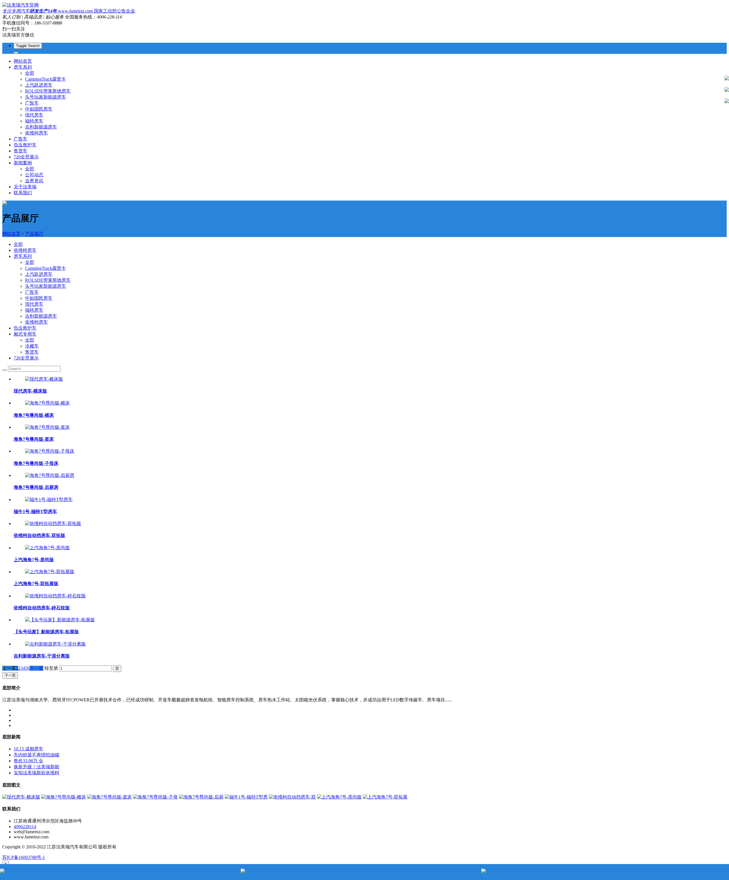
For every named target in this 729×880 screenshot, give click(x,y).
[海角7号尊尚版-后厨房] (49, 475)
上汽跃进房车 (38, 85)
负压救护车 (25, 144)
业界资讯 (34, 180)
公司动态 (34, 174)
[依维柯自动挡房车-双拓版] (53, 523)
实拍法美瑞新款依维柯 (36, 772)
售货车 (20, 150)
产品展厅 (34, 233)
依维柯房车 (36, 132)
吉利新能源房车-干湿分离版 (42, 656)
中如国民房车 (38, 109)
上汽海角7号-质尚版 (34, 559)
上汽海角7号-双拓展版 (36, 583)
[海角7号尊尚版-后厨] (201, 797)
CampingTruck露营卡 (45, 79)
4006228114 (25, 826)
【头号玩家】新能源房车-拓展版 (46, 631)
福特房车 (34, 121)
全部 (29, 73)
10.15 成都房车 (28, 748)
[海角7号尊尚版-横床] (47, 403)
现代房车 (34, 115)
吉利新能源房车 (41, 126)
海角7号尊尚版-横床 (34, 415)
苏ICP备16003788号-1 (23, 857)
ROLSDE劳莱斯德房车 (48, 91)
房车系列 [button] (23, 67)
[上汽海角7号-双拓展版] (49, 571)
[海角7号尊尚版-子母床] (49, 451)
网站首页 (23, 61)
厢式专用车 (25, 334)
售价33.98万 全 (28, 760)
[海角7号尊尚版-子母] (155, 797)
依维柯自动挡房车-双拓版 (39, 535)
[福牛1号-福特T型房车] (49, 499)
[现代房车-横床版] (44, 379)
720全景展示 (26, 156)
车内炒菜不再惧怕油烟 (36, 754)
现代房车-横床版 (30, 391)
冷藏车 (32, 346)
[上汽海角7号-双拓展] (385, 797)
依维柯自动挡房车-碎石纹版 (42, 607)
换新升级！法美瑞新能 (36, 766)
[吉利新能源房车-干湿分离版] (55, 644)
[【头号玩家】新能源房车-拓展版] (60, 619)
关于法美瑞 (25, 186)
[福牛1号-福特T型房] (246, 797)
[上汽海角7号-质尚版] (47, 547)
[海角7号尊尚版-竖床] (47, 427)
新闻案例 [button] (23, 162)
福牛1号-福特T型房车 (35, 511)
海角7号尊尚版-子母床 (36, 463)
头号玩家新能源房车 (45, 97)
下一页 (36, 668)
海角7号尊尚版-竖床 (34, 439)
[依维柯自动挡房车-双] (292, 797)
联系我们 (23, 192)
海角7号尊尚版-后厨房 (36, 487)
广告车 (32, 103)
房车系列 (23, 256)
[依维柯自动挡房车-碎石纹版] (55, 595)
